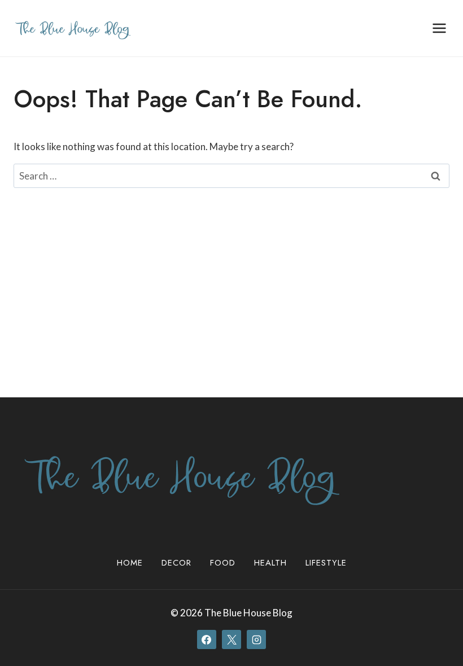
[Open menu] (439, 28)
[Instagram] (256, 639)
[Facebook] (206, 639)
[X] (231, 639)
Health (270, 563)
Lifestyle (326, 563)
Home (130, 563)
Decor (176, 563)
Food (222, 563)
